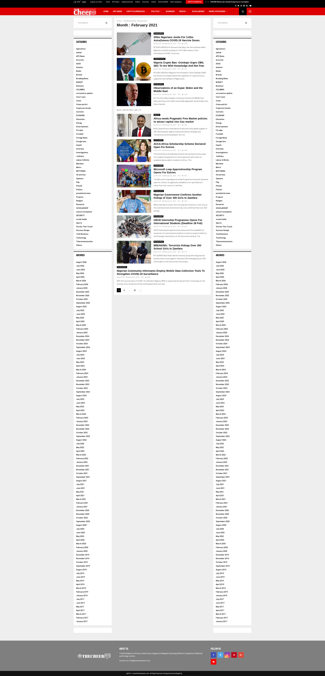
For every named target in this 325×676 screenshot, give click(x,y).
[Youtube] (213, 662)
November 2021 (82, 470)
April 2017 (80, 610)
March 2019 (81, 588)
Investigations (82, 153)
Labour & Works (82, 160)
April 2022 (80, 451)
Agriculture (81, 49)
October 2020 (82, 518)
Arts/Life (80, 60)
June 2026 (80, 270)
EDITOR (158, 44)
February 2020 (82, 547)
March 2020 (81, 544)
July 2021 (80, 484)
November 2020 (82, 514)
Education (80, 119)
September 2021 (83, 477)
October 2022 (82, 433)
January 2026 (81, 288)
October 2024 (82, 344)
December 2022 (82, 425)
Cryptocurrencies (127, 2)
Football (79, 134)
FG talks (79, 130)
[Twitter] (220, 655)
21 (135, 290)
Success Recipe (82, 230)
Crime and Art (82, 104)
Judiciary (80, 156)
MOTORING (81, 171)
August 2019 (81, 570)
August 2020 (81, 525)
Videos (153, 2)
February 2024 (82, 373)
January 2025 (81, 333)
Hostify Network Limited (190, 673)
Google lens (81, 141)
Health (79, 145)
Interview (80, 149)
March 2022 (81, 455)
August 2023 (81, 396)
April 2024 (80, 366)
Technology (81, 238)
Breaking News (158, 33)
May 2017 (80, 607)
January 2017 (81, 621)
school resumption (84, 212)
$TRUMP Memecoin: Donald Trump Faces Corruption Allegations (233, 2)
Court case (80, 97)
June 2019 (80, 577)
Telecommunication (84, 241)
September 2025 (83, 303)
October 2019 (82, 562)
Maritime (80, 164)
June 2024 (80, 358)
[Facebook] (213, 655)
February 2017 (82, 618)
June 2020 (80, 533)
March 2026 (81, 281)
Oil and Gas (81, 175)
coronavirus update (84, 93)
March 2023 (81, 414)
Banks (78, 71)
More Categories (176, 2)
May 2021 (80, 492)
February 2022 (82, 458)
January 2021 (81, 507)
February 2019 (82, 592)
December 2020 (82, 510)
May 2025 (80, 318)
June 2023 (80, 403)
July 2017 (80, 599)
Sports (79, 223)
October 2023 (82, 388)
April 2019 (80, 584)
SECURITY (80, 215)
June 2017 (80, 603)
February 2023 (82, 418)
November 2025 (82, 296)
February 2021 (82, 503)
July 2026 (80, 266)
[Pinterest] (234, 655)
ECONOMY (80, 115)
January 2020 (81, 551)
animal (79, 53)
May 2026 (80, 273)
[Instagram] (227, 655)
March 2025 (81, 325)
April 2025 (80, 321)
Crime (78, 101)
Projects (79, 197)
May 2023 (80, 407)
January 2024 (81, 377)
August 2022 (81, 440)
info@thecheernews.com (139, 661)
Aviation (79, 67)
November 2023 (82, 384)
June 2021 (80, 488)
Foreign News (81, 138)
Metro (78, 167)
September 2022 (83, 436)
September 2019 (83, 566)
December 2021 (82, 466)
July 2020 (80, 529)
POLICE (79, 186)
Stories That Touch (84, 227)
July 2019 (80, 573)
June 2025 (80, 314)
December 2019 (82, 555)
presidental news (83, 193)
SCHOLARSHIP (163, 2)
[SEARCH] (106, 22)
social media (81, 219)
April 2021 (80, 496)
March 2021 (81, 499)
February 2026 (82, 284)
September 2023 (83, 392)
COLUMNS (80, 90)
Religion (79, 201)
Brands (79, 75)
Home (108, 2)
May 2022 (80, 447)
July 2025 (80, 310)
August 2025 (81, 307)
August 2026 (81, 262)
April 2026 (80, 277)
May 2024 (80, 362)
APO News (115, 2)
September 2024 (83, 347)
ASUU (78, 64)
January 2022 (81, 462)
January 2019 (81, 596)
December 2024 (82, 336)
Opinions (157, 114)
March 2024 (81, 370)
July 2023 (80, 399)
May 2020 (80, 536)
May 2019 (80, 581)
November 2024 (82, 340)
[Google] (241, 655)
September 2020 (83, 521)
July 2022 (80, 444)
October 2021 (82, 473)
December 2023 (82, 381)
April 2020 (80, 540)
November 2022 (82, 429)
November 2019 (82, 558)
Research (80, 204)
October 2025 (82, 299)
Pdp (77, 182)
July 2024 (80, 355)
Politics (137, 2)
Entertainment (82, 127)
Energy (79, 123)
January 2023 (81, 421)
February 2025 (82, 329)
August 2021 (81, 481)
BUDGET (79, 82)
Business (145, 2)
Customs (80, 112)
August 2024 (81, 351)
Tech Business (82, 234)
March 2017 (81, 614)
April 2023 (80, 410)
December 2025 (82, 292)
